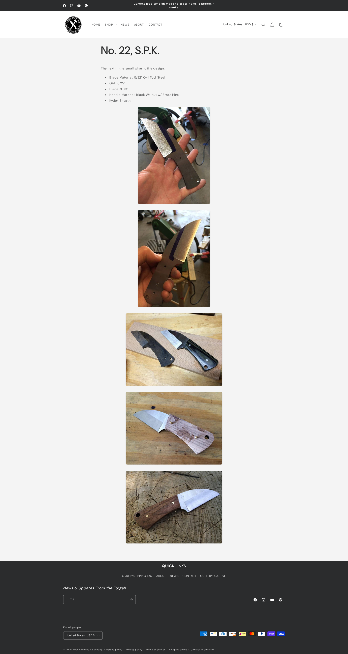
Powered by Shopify (91, 649)
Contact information (202, 649)
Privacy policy (134, 649)
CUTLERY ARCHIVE (213, 576)
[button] (110, 24)
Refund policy (114, 649)
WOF (76, 649)
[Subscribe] (131, 599)
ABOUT (161, 576)
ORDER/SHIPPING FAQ (137, 576)
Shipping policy (178, 649)
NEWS (174, 576)
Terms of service (155, 649)
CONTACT (189, 576)
